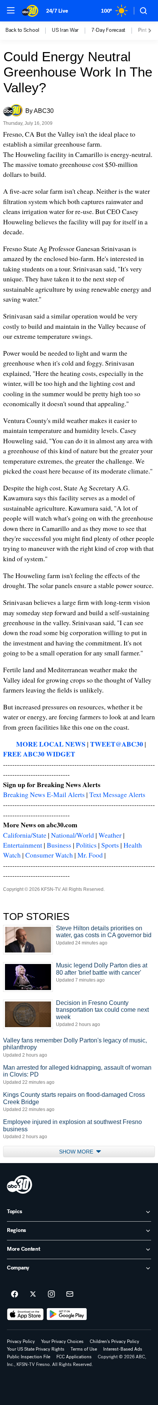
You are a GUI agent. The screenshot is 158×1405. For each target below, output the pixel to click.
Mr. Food (90, 854)
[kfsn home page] (19, 1184)
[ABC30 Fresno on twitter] (33, 1294)
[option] (28, 31)
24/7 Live (57, 11)
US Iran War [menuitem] (65, 30)
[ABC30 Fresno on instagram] (51, 1294)
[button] (11, 10)
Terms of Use (84, 1349)
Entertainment (22, 845)
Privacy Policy (21, 1341)
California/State (24, 835)
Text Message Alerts (117, 794)
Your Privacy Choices (62, 1341)
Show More (77, 1152)
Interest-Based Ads (122, 1349)
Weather (110, 835)
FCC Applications (74, 1356)
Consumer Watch (49, 854)
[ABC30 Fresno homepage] (30, 11)
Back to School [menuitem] (22, 30)
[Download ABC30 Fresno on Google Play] (67, 1314)
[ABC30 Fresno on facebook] (14, 1294)
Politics (86, 845)
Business (59, 845)
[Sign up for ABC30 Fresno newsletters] (69, 1294)
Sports (110, 845)
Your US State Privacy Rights (35, 1349)
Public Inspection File (28, 1356)
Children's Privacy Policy (114, 1341)
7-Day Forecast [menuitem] (108, 30)
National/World (72, 835)
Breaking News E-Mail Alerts (44, 794)
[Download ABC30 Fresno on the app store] (25, 1314)
